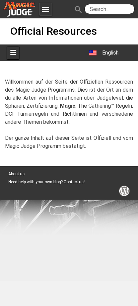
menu (45, 9)
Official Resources (53, 31)
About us (16, 174)
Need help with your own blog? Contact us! (46, 182)
